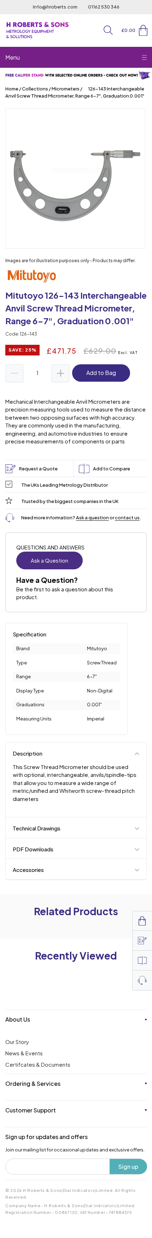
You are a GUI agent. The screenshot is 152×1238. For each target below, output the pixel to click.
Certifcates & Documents (37, 1064)
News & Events (24, 1053)
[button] (108, 30)
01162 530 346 (103, 7)
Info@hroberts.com (55, 7)
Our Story (17, 1041)
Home (11, 89)
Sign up (128, 1166)
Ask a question (92, 517)
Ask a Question (49, 560)
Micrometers (66, 89)
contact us (127, 517)
